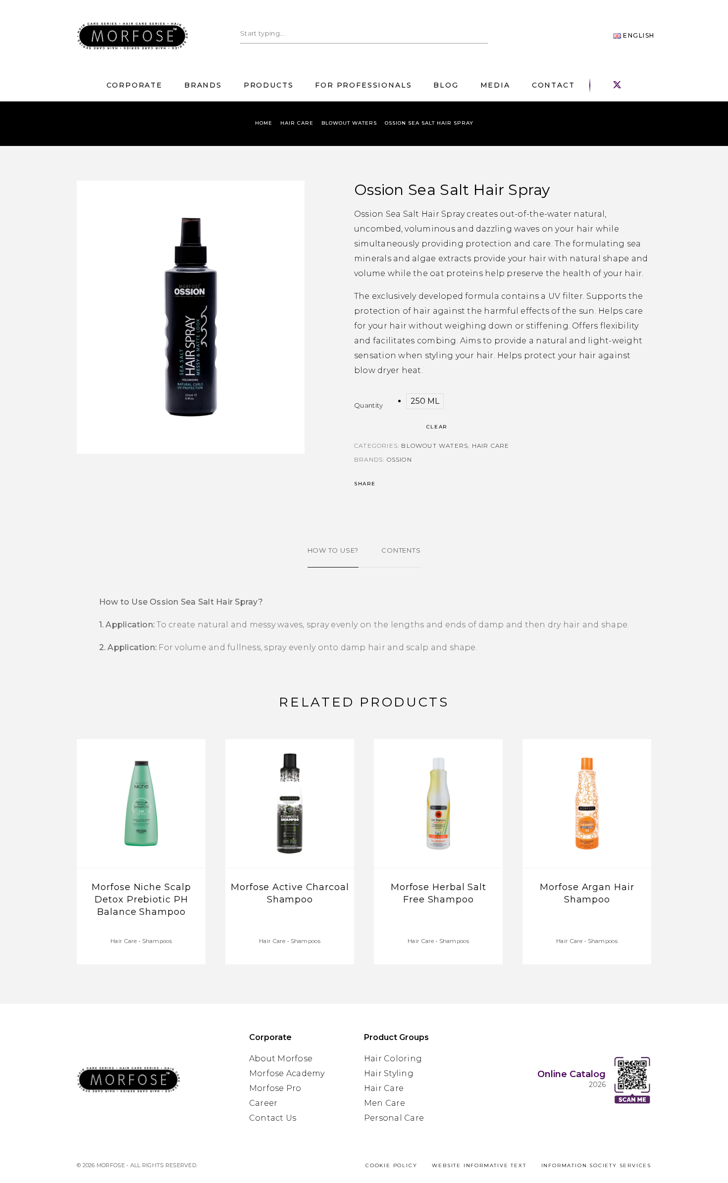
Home (263, 123)
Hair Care (296, 123)
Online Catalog (571, 1074)
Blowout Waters (349, 123)
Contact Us (272, 1118)
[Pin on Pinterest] (397, 484)
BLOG (445, 86)
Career (263, 1103)
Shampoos (157, 941)
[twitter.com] (617, 85)
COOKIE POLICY (391, 1165)
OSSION (399, 459)
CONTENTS (400, 550)
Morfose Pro (275, 1088)
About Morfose (280, 1058)
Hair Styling (389, 1073)
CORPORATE (134, 86)
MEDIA (495, 86)
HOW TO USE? (333, 550)
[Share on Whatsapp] (404, 484)
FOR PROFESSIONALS (363, 86)
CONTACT (553, 86)
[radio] (425, 401)
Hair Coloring (393, 1058)
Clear (436, 427)
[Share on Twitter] (390, 484)
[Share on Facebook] (383, 484)
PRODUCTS (269, 86)
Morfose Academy (287, 1073)
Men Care (384, 1103)
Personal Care (394, 1118)
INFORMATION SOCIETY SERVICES (596, 1165)
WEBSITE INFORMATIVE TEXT (479, 1165)
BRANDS (203, 86)
